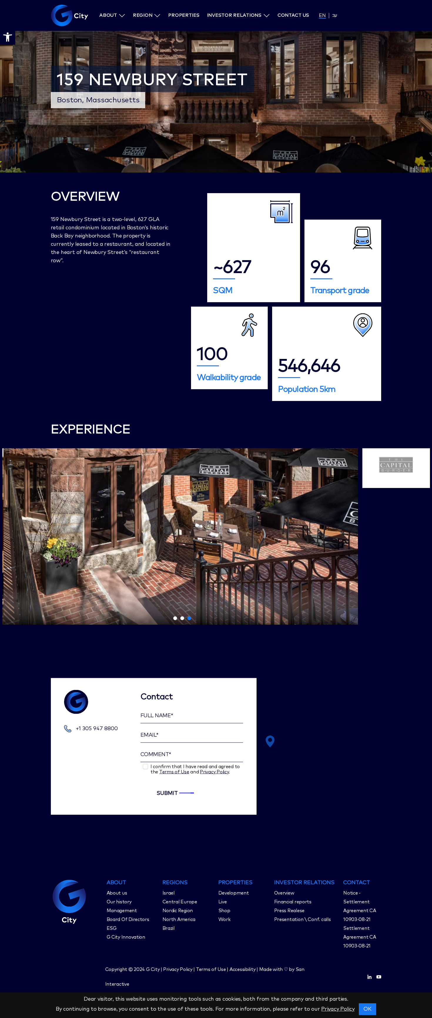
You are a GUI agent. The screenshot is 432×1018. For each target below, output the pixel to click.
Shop (224, 910)
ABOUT (116, 882)
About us (117, 893)
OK (368, 1009)
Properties (183, 15)
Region (142, 15)
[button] (7, 37)
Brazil (169, 928)
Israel (169, 893)
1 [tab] (175, 618)
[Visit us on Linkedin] (369, 977)
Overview (284, 893)
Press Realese (289, 910)
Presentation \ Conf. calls (302, 919)
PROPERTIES (235, 882)
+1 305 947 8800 (97, 728)
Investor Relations (234, 15)
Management (122, 910)
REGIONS (175, 882)
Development (233, 893)
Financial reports (293, 902)
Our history (119, 902)
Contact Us (293, 15)
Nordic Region (178, 910)
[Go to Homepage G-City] (76, 901)
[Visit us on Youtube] (379, 977)
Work (224, 919)
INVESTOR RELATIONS (304, 882)
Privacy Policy (214, 772)
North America (179, 919)
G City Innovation (126, 937)
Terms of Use (174, 772)
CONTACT (356, 882)
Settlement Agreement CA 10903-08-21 (359, 937)
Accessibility (243, 969)
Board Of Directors (128, 919)
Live (222, 902)
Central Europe (180, 902)
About (108, 15)
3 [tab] (189, 618)
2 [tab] (182, 618)
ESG (112, 928)
